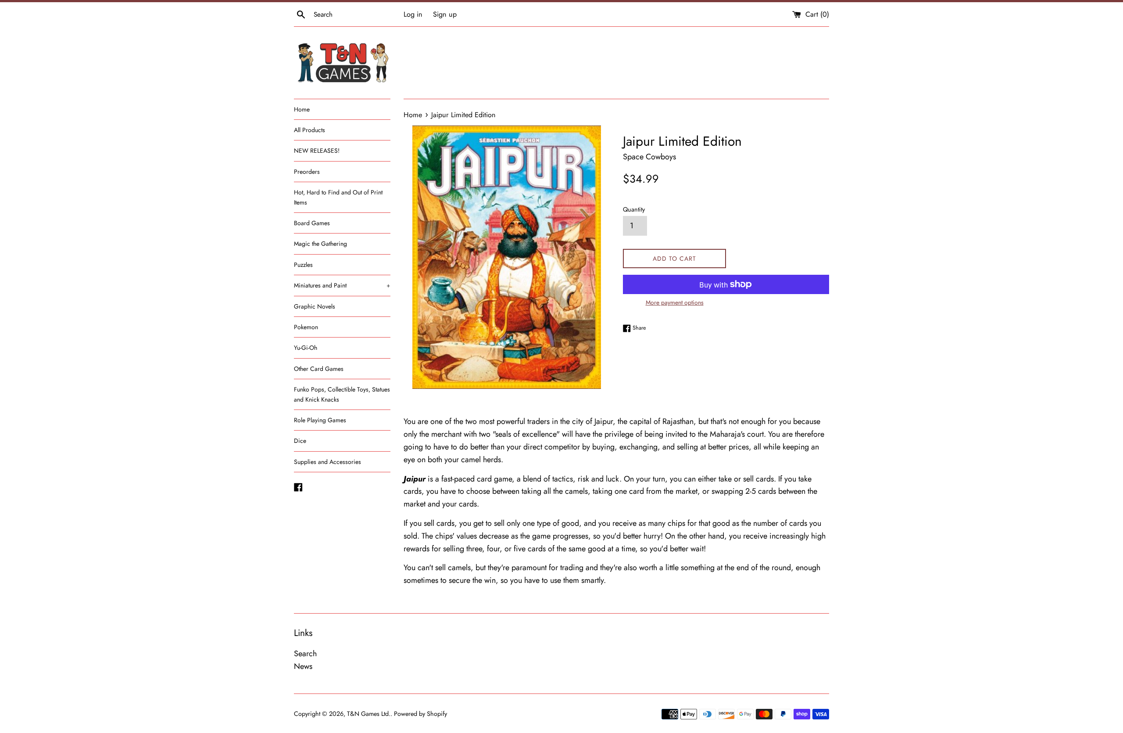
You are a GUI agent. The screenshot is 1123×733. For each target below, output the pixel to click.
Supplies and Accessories (327, 461)
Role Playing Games (320, 420)
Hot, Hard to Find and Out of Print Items (338, 197)
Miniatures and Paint (342, 285)
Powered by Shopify (420, 713)
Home (302, 109)
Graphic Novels (314, 306)
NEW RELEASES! (317, 150)
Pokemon (306, 327)
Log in (413, 14)
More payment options (675, 302)
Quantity (634, 209)
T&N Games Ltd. (368, 713)
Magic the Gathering (320, 243)
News (303, 666)
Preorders (307, 171)
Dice (300, 440)
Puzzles (303, 264)
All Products (309, 130)
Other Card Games (318, 368)
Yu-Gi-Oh (305, 347)
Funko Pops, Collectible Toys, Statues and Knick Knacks (342, 394)
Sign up (445, 14)
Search (305, 653)
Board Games (312, 223)
